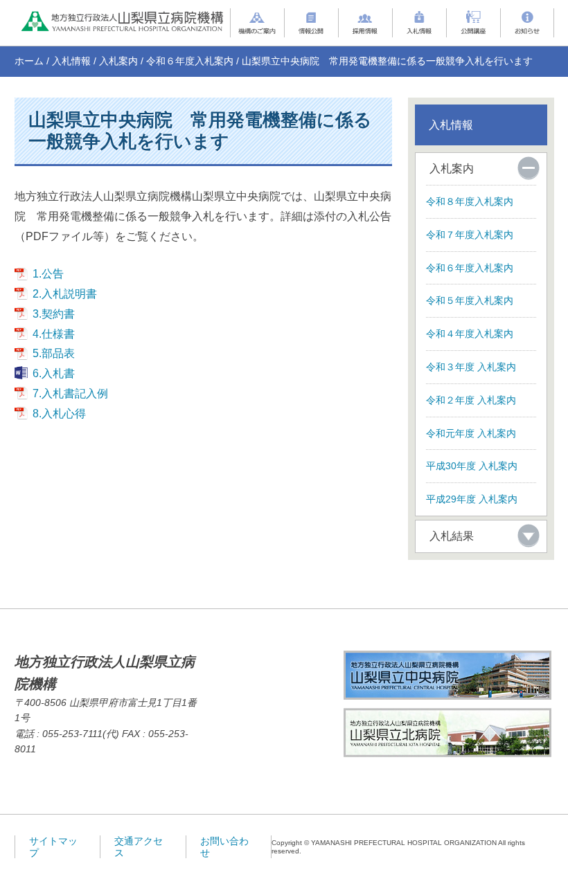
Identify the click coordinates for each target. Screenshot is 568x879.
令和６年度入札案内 (189, 60)
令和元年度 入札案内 (471, 433)
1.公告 (48, 274)
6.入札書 (54, 373)
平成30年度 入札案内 (471, 465)
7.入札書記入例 (70, 393)
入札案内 (118, 60)
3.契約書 (54, 314)
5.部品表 (54, 353)
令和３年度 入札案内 (471, 366)
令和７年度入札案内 (469, 234)
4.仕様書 (54, 334)
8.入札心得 (59, 413)
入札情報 (71, 60)
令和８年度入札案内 (469, 201)
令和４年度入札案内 (469, 333)
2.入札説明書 (65, 294)
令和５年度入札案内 (469, 300)
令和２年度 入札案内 (471, 400)
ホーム (29, 60)
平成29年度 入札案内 (471, 499)
